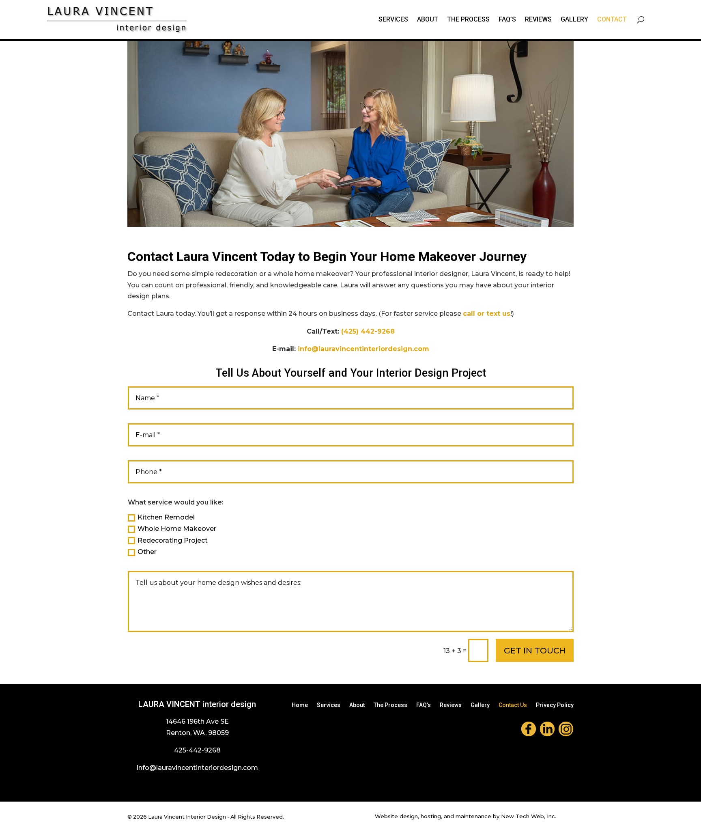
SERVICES (393, 19)
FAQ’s (507, 19)
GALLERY (574, 19)
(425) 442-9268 (368, 331)
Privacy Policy (555, 705)
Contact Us (513, 705)
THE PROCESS (468, 19)
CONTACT (612, 19)
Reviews (451, 705)
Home (300, 705)
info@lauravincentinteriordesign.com (363, 349)
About (357, 705)
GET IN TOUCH (535, 650)
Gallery (480, 705)
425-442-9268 (197, 750)
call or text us (486, 313)
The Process (390, 705)
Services (328, 705)
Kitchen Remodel (166, 517)
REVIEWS (538, 19)
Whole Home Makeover (177, 528)
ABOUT (427, 19)
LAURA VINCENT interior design (197, 704)
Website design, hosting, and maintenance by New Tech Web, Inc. (465, 816)
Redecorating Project (173, 540)
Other (147, 552)
